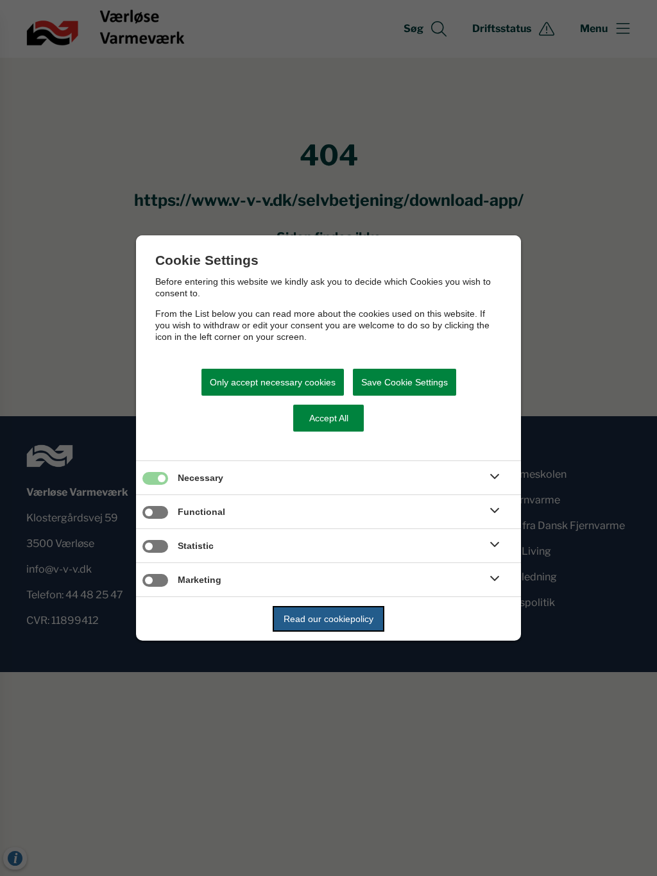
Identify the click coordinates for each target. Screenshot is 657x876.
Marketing (199, 580)
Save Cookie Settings (404, 382)
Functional (201, 512)
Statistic (196, 546)
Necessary (200, 478)
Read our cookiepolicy (328, 619)
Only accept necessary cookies (273, 382)
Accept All (328, 418)
